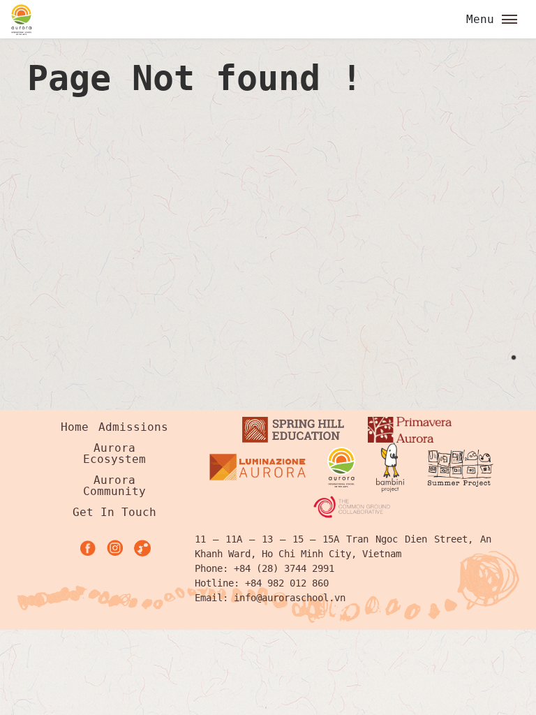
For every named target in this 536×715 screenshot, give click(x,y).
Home (75, 427)
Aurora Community (114, 485)
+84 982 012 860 (287, 583)
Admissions (133, 427)
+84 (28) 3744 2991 (284, 568)
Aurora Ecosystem (114, 453)
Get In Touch (114, 512)
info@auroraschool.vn (289, 597)
